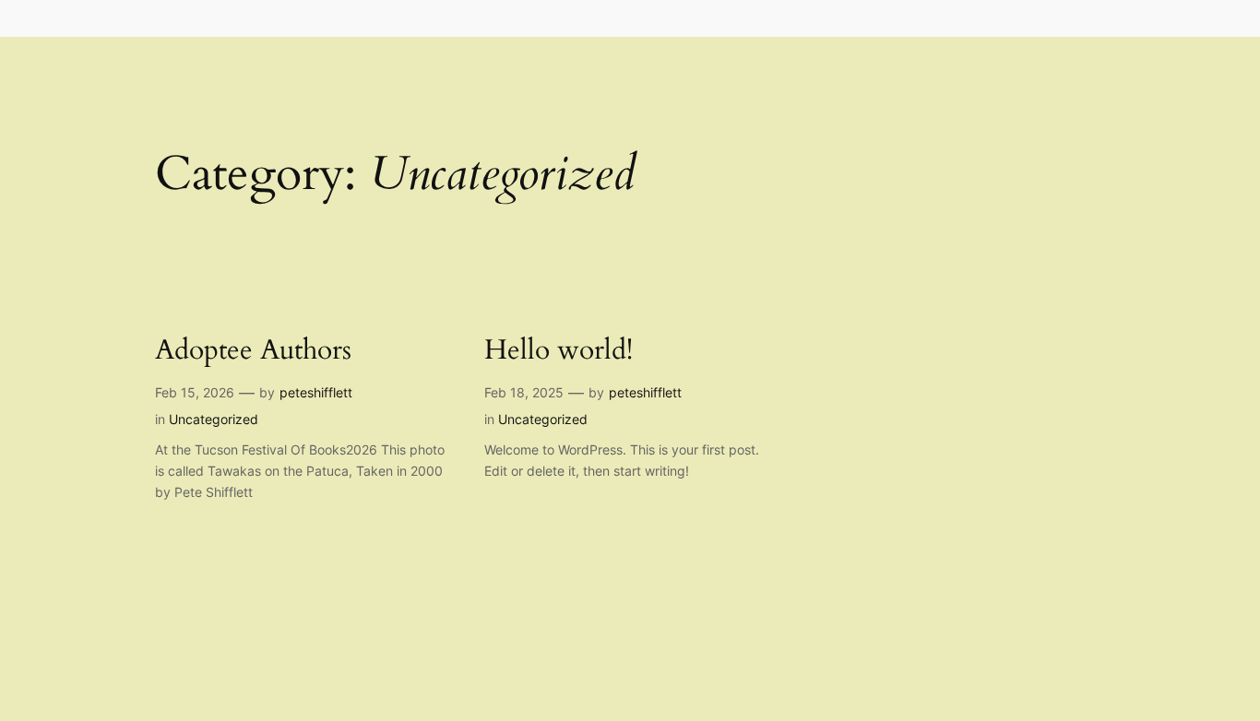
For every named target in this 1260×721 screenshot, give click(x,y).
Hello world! (558, 351)
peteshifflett (315, 392)
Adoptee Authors (253, 351)
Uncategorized (213, 419)
